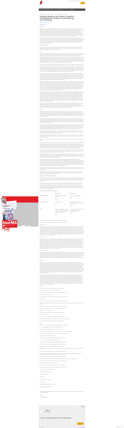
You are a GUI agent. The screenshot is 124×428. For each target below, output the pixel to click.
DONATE (80, 423)
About (67, 9)
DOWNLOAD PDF (42, 24)
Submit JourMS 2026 (46, 9)
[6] (71, 107)
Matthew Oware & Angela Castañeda (45, 22)
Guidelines (51, 9)
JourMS (40, 9)
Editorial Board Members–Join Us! (60, 9)
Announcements (71, 9)
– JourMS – (42, 6)
